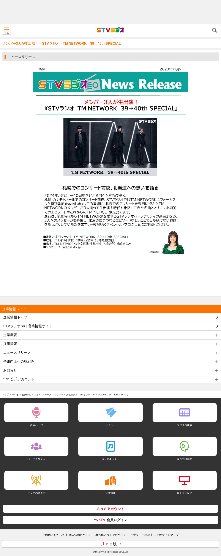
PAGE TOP (213, 527)
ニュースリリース (17, 352)
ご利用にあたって (53, 535)
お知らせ (10, 370)
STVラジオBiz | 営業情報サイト (27, 326)
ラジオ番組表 (184, 425)
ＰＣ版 (111, 544)
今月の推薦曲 (184, 459)
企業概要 (10, 335)
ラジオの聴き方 (36, 492)
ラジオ (15, 394)
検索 (214, 30)
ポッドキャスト (110, 459)
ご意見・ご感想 (140, 535)
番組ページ (36, 425)
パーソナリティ (36, 459)
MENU (6, 30)
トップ (5, 394)
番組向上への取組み (18, 361)
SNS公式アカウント (19, 379)
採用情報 (10, 344)
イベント (110, 425)
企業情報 (26, 394)
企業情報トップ (15, 317)
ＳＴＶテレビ (184, 492)
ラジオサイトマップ (166, 535)
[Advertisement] (110, 12)
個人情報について (80, 535)
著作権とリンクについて (110, 535)
